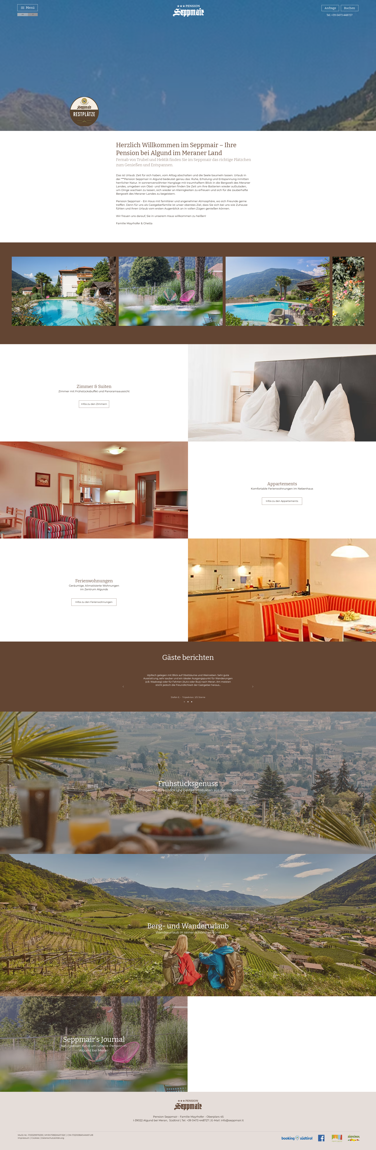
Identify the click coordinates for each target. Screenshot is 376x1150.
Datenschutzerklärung (52, 1138)
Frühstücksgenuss (188, 783)
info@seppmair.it (232, 1120)
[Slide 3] (191, 701)
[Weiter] (253, 687)
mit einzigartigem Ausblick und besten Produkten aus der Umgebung (188, 790)
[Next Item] (357, 291)
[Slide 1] (184, 701)
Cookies (35, 1138)
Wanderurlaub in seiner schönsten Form (188, 932)
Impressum (24, 1138)
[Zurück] (123, 687)
